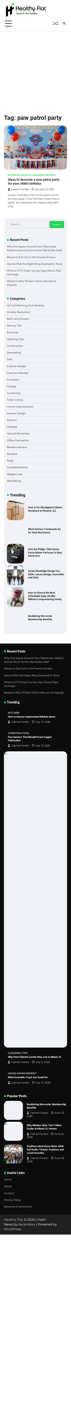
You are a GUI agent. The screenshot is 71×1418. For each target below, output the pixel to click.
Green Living (15, 399)
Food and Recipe (17, 372)
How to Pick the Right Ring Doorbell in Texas (35, 263)
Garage (11, 386)
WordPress (12, 1229)
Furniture (13, 379)
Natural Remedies (18, 433)
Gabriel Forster (20, 189)
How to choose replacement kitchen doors (31, 716)
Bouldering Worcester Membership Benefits (40, 618)
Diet (9, 359)
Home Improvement (20, 406)
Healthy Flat (13, 1220)
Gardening (14, 393)
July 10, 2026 (43, 1082)
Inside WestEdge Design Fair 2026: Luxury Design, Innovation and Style (46, 574)
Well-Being (14, 480)
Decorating (14, 352)
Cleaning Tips (15, 339)
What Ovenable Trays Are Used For (28, 1077)
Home (8, 1179)
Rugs (10, 460)
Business (12, 332)
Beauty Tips (14, 325)
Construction (15, 345)
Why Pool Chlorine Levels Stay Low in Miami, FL (35, 1056)
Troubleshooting (17, 467)
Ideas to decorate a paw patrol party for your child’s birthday (33, 182)
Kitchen (12, 420)
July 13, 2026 (43, 721)
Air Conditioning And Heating (25, 305)
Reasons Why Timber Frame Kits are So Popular (34, 692)
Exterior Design (16, 366)
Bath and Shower (18, 318)
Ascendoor (26, 1224)
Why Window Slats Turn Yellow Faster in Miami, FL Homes (44, 1127)
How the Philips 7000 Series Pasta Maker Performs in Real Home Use (45, 552)
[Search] (64, 23)
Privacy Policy (12, 1199)
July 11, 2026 (43, 1062)
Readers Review (44, 175)
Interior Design (19, 175)
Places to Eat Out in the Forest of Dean (31, 257)
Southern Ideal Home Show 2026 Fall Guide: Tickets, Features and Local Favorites (45, 1149)
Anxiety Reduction (18, 312)
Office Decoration (18, 440)
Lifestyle (12, 426)
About (8, 1186)
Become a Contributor (18, 1206)
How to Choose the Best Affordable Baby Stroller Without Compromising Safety (45, 596)
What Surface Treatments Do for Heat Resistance (44, 531)
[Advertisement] (35, 68)
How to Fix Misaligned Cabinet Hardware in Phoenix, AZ (45, 509)
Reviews (12, 453)
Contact (9, 1193)
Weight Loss (14, 474)
